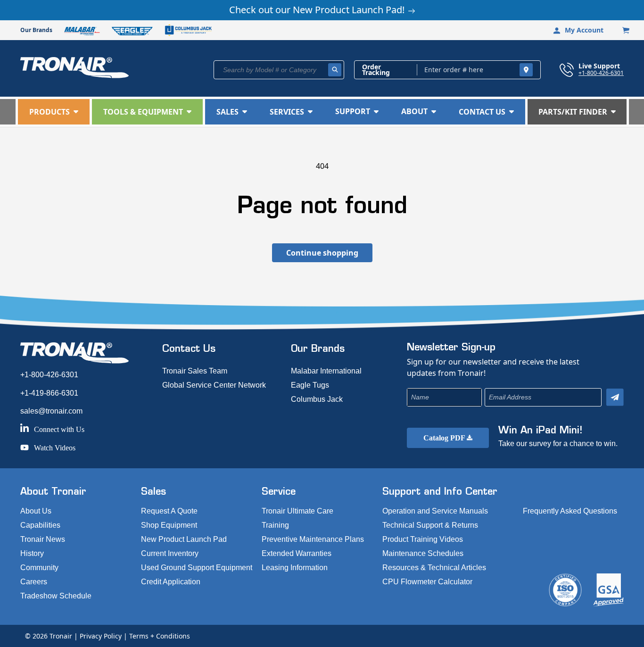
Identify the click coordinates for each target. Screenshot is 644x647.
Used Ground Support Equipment (196, 568)
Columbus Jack (317, 399)
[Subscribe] (615, 397)
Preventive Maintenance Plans (313, 539)
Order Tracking (376, 69)
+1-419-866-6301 (49, 393)
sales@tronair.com (51, 411)
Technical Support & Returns (430, 525)
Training (275, 525)
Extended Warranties (296, 553)
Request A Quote (169, 511)
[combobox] (279, 69)
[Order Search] (526, 69)
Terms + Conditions (159, 635)
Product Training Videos (422, 539)
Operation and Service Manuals (435, 511)
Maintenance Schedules (422, 553)
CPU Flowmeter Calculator (427, 582)
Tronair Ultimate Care (297, 511)
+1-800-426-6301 (601, 72)
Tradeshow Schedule (55, 596)
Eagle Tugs (310, 385)
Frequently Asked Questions (570, 511)
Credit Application (170, 582)
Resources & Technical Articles (434, 568)
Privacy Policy (101, 635)
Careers (33, 582)
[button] (54, 111)
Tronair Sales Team (194, 371)
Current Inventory (169, 553)
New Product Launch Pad (184, 539)
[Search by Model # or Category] (334, 69)
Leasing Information (295, 568)
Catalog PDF (445, 438)
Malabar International (326, 371)
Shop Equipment (169, 525)
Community (39, 568)
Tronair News (42, 539)
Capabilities (40, 525)
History (32, 553)
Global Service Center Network (214, 385)
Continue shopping (322, 253)
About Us (35, 511)
